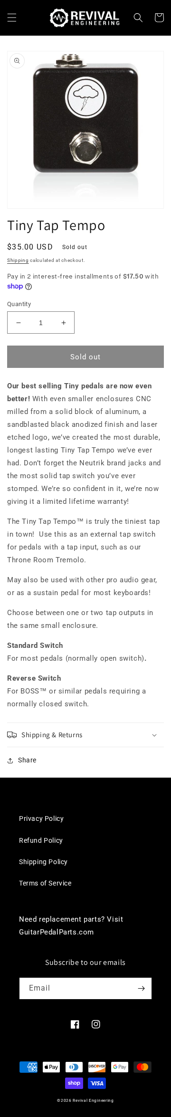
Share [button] (27, 760)
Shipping (18, 260)
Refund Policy (41, 840)
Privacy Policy (41, 818)
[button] (11, 17)
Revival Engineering (93, 1100)
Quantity (19, 304)
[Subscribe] (141, 988)
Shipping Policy (43, 862)
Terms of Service (45, 883)
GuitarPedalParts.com (56, 932)
